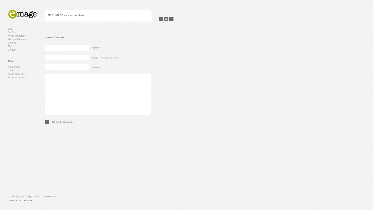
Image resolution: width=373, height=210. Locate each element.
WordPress (51, 196)
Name (96, 47)
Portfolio (12, 32)
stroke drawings (16, 73)
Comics (12, 42)
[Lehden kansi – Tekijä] (171, 19)
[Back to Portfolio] (166, 19)
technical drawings (18, 77)
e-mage (28, 196)
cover (11, 70)
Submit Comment (62, 122)
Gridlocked (13, 200)
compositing (14, 66)
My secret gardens (17, 39)
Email (105, 57)
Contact (12, 49)
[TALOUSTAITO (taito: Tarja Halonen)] (161, 19)
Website (96, 67)
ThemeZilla (27, 200)
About (11, 46)
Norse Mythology (17, 35)
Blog (10, 28)
